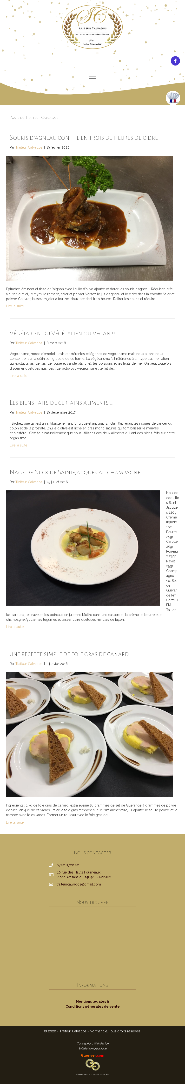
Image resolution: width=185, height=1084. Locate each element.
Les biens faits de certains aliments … (62, 402)
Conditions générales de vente (93, 1006)
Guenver (92, 1055)
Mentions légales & (92, 1001)
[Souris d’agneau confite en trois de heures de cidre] (89, 218)
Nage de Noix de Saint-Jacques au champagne (75, 472)
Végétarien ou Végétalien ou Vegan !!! (63, 333)
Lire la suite (15, 306)
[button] (92, 77)
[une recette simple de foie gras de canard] (89, 734)
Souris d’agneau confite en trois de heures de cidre (84, 137)
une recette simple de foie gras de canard (69, 653)
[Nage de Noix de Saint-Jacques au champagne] (83, 548)
